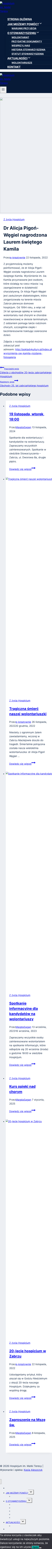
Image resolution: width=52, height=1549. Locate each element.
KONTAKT (14, 67)
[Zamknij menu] (1, 1481)
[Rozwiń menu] (3, 89)
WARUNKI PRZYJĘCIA (24, 28)
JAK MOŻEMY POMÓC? (17, 1493)
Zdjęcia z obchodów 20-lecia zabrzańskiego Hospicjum (25, 372)
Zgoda (35, 1547)
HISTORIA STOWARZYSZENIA (28, 49)
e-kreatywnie (17, 257)
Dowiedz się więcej (22, 469)
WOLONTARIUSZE (22, 62)
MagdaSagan (23, 427)
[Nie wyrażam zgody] (40, 1547)
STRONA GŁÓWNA (19, 19)
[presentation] (29, 586)
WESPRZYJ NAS (21, 45)
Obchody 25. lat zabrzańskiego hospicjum (24, 384)
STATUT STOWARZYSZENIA (28, 53)
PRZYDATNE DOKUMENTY (27, 41)
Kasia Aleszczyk (33, 1469)
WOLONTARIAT (20, 37)
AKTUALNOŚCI (13, 1522)
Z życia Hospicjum (14, 219)
